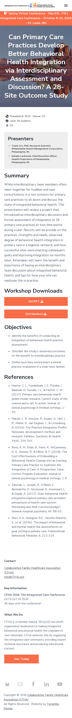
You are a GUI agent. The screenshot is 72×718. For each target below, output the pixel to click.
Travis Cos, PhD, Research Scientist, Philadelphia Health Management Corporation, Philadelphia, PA (37, 148)
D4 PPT (34, 301)
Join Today (21, 659)
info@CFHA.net (14, 577)
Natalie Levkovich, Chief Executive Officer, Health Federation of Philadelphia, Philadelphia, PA (34, 159)
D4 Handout (35, 314)
